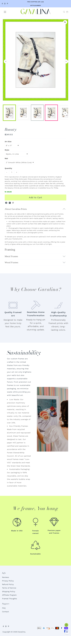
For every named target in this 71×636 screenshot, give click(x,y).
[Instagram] (5, 3)
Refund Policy (8, 584)
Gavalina (21, 632)
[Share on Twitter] (10, 203)
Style (7, 150)
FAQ (3, 608)
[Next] (66, 61)
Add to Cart (35, 197)
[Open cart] (67, 12)
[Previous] (6, 61)
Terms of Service (9, 588)
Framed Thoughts (9, 599)
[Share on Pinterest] (13, 203)
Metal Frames (11, 256)
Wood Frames (11, 262)
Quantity (8, 168)
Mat (6, 158)
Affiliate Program (9, 595)
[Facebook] (2, 3)
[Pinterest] (7, 3)
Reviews (5, 577)
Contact (5, 612)
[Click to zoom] (65, 22)
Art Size (8, 141)
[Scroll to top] (66, 625)
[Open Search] (64, 12)
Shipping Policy (8, 591)
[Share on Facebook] (6, 203)
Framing (10, 249)
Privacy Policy (8, 581)
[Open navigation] (10, 12)
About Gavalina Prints (16, 209)
